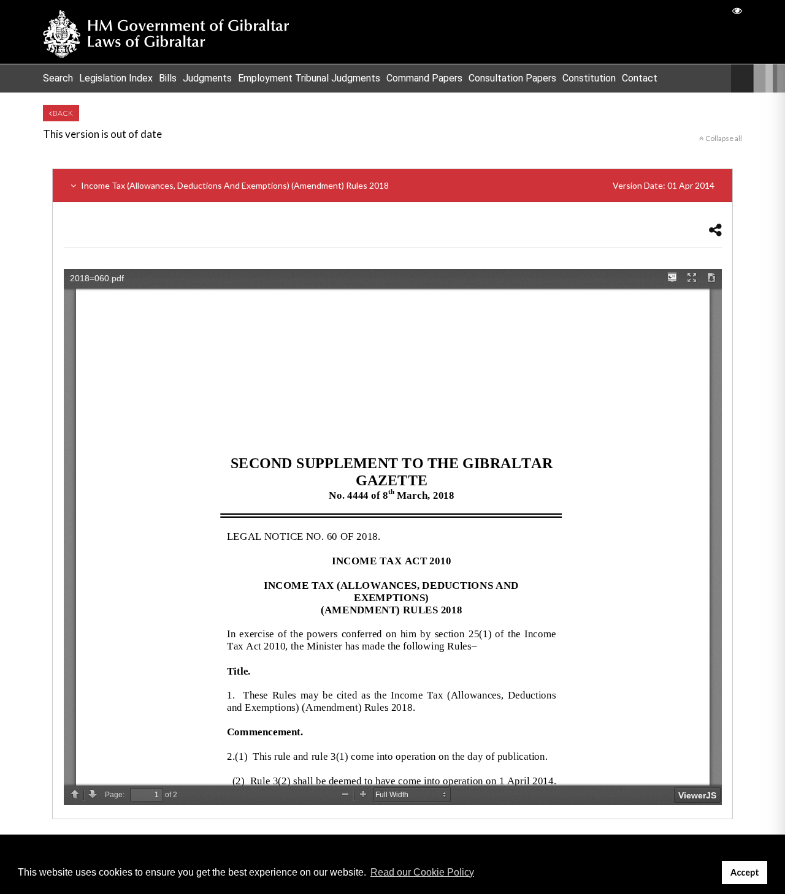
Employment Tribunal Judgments (309, 78)
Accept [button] (744, 872)
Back (62, 113)
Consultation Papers (512, 78)
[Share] (715, 229)
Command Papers (424, 78)
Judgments (207, 78)
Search (58, 78)
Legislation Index (116, 78)
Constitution (589, 78)
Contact (639, 78)
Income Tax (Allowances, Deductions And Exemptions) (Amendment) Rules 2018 (396, 185)
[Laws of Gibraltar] (166, 32)
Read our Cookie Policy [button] (422, 872)
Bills (168, 78)
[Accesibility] (737, 10)
